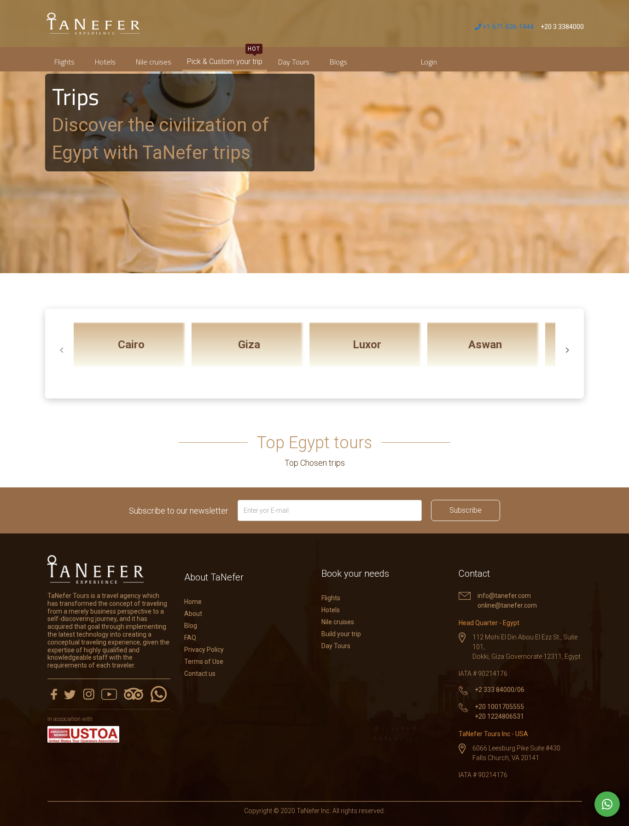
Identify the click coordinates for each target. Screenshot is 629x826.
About (193, 613)
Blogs (338, 62)
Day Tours (293, 62)
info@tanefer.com (504, 595)
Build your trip (341, 634)
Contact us (199, 673)
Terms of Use (203, 661)
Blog (190, 625)
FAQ (190, 637)
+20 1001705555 (499, 706)
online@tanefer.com (507, 605)
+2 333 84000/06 (499, 689)
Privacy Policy (204, 649)
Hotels (105, 62)
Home (193, 601)
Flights (64, 62)
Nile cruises (153, 62)
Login (429, 62)
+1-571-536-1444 (507, 26)
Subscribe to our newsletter (178, 511)
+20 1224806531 (499, 716)
